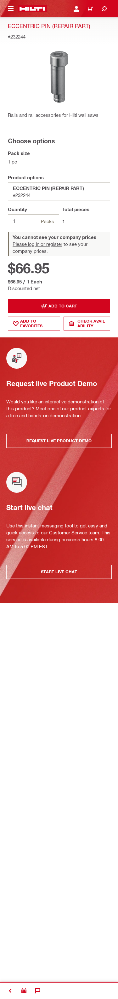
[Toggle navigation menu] (11, 9)
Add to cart (62, 305)
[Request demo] (24, 991)
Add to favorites (31, 323)
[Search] (104, 9)
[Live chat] (38, 991)
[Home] (32, 8)
